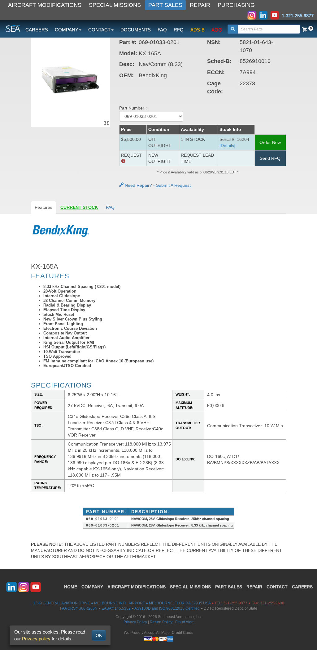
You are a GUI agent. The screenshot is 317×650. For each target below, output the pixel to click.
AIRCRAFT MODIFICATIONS (44, 5)
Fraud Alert (184, 622)
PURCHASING (236, 5)
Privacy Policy (135, 622)
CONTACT (277, 586)
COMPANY (92, 586)
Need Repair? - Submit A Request (157, 185)
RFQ (179, 29)
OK (99, 635)
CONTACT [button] (99, 29)
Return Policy (161, 622)
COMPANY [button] (66, 29)
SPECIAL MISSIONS (115, 5)
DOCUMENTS (135, 29)
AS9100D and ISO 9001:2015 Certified (167, 608)
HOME (70, 586)
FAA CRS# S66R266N (79, 608)
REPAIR (200, 5)
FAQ (162, 29)
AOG (216, 29)
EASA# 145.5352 (116, 608)
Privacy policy (36, 638)
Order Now (270, 142)
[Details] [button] (227, 145)
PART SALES (165, 5)
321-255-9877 (235, 603)
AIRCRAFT (136, 586)
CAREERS (36, 29)
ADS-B (197, 29)
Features (43, 207)
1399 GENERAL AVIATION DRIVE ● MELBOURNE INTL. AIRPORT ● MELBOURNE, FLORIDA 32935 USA (122, 603)
